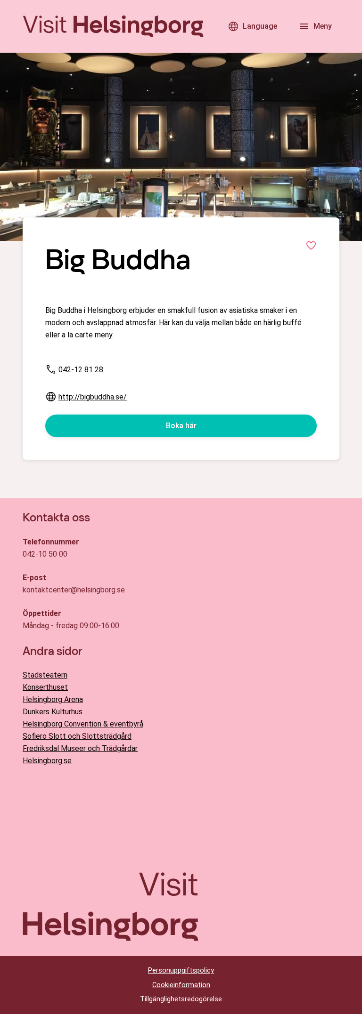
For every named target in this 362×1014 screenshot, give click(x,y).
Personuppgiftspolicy (181, 970)
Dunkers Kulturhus (52, 711)
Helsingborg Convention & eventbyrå (83, 723)
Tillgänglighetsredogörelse (181, 999)
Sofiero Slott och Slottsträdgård (77, 736)
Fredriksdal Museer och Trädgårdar (80, 748)
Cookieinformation (181, 985)
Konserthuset (45, 687)
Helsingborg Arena (53, 699)
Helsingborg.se (47, 760)
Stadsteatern (45, 675)
